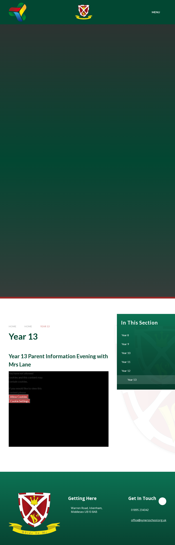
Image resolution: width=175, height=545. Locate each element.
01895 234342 (140, 510)
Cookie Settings (19, 401)
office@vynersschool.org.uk (148, 520)
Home (12, 326)
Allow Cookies (18, 396)
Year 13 (45, 326)
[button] (162, 501)
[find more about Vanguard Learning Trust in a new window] (17, 12)
